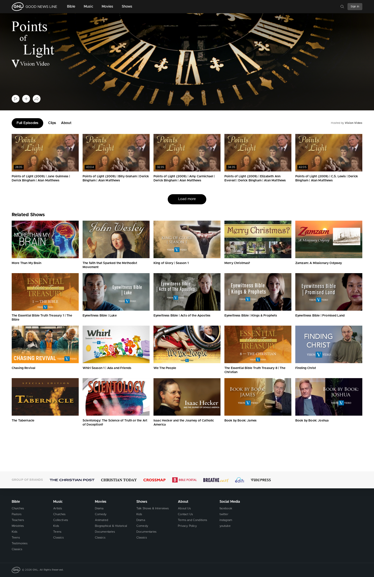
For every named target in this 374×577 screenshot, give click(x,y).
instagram (226, 520)
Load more (187, 199)
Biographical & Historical (111, 526)
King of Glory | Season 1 (171, 263)
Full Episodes (27, 123)
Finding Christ (305, 368)
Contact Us (185, 514)
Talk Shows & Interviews (152, 508)
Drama (99, 508)
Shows (127, 6)
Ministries (18, 526)
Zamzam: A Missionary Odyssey (318, 263)
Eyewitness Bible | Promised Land (320, 315)
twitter (224, 514)
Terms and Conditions (192, 520)
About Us (184, 508)
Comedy (101, 514)
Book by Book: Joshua (312, 420)
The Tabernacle (23, 420)
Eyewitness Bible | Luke (100, 315)
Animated (101, 520)
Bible (71, 6)
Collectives (60, 520)
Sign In (355, 6)
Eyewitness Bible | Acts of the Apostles (181, 315)
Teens (16, 537)
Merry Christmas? (237, 263)
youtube (225, 526)
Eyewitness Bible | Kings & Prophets (250, 315)
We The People (164, 368)
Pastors (16, 514)
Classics (17, 549)
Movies (107, 6)
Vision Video (353, 123)
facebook (226, 508)
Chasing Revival (23, 368)
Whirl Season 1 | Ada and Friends (107, 368)
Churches (18, 508)
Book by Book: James (240, 420)
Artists (57, 508)
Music (88, 6)
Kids (15, 531)
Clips (52, 123)
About (66, 123)
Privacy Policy (187, 526)
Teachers (18, 520)
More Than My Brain (26, 263)
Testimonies (19, 543)
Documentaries (105, 531)
